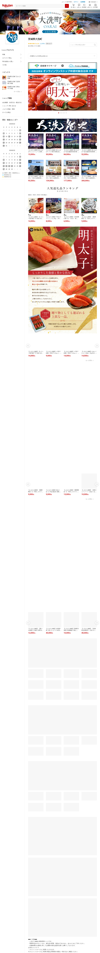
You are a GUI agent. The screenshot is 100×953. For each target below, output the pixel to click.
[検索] (67, 11)
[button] (93, 7)
